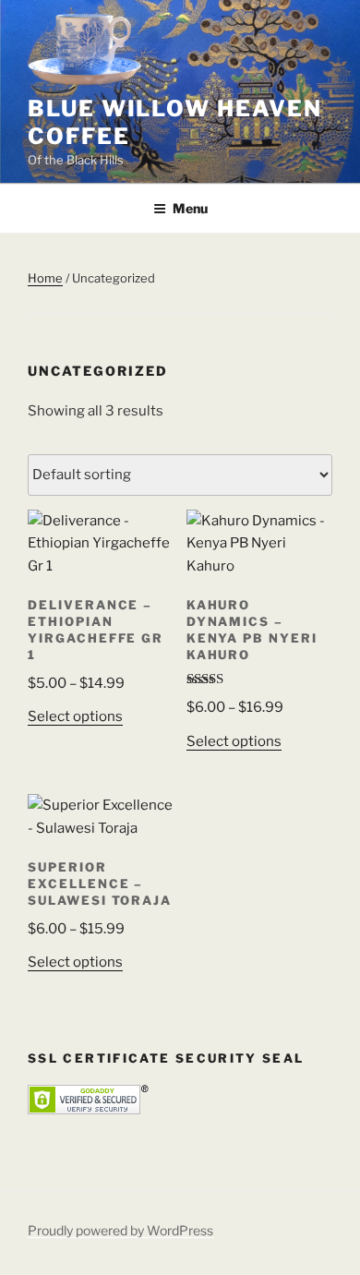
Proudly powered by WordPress (120, 1230)
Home (45, 278)
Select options (75, 716)
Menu (190, 208)
